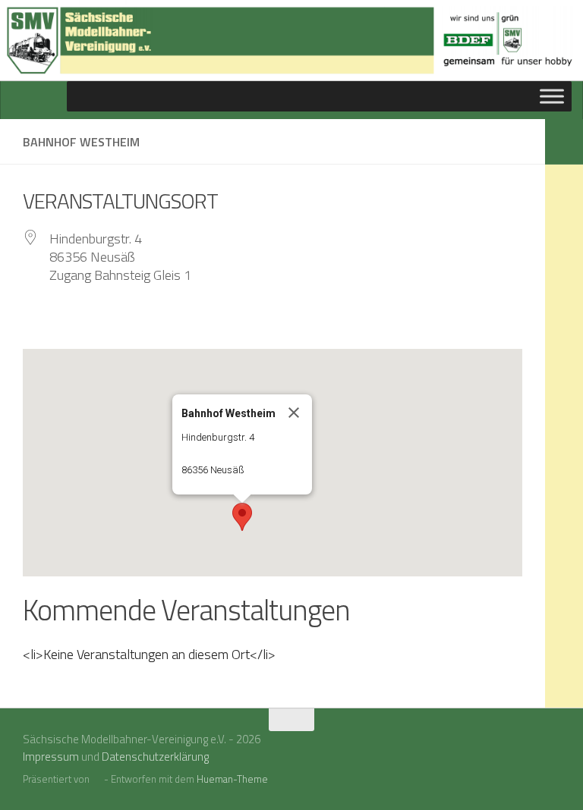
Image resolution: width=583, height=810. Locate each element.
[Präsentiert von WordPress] (97, 779)
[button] (242, 517)
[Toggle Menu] (552, 96)
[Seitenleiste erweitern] (564, 142)
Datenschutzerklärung (155, 756)
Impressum (51, 756)
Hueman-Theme (232, 778)
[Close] (294, 412)
